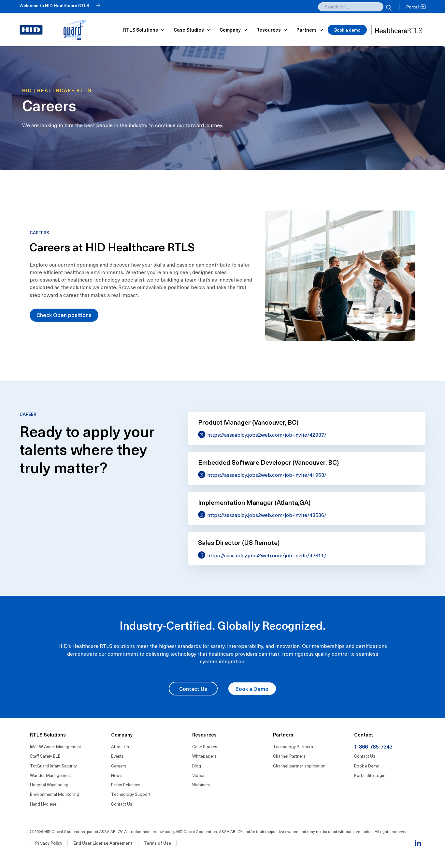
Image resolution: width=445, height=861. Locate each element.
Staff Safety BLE (45, 756)
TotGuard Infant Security (53, 766)
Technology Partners (293, 746)
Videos (199, 775)
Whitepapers (204, 756)
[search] (388, 6)
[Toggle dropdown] (163, 30)
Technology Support (131, 794)
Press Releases (125, 784)
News (116, 775)
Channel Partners (289, 756)
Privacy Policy (48, 843)
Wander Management (50, 775)
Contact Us (193, 689)
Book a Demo (252, 689)
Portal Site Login (369, 775)
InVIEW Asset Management (55, 746)
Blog (196, 766)
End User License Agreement (103, 843)
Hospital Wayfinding (49, 784)
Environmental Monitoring (54, 794)
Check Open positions (64, 315)
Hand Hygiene (43, 804)
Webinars (201, 784)
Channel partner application (299, 766)
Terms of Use (157, 843)
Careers (118, 766)
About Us (120, 746)
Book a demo (347, 30)
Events (117, 756)
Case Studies (204, 746)
